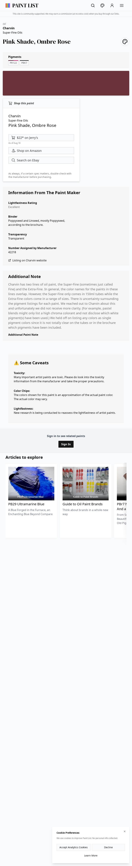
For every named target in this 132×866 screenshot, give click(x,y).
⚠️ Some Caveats (31, 362)
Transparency (17, 234)
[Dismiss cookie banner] (124, 831)
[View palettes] (102, 5)
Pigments (14, 57)
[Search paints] (93, 5)
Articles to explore (24, 457)
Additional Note (24, 276)
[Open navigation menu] (121, 5)
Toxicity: (19, 373)
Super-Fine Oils (12, 32)
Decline (108, 847)
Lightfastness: (23, 408)
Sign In (66, 444)
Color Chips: (22, 391)
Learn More (90, 855)
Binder (12, 216)
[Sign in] (112, 5)
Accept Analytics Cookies (73, 847)
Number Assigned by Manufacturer (32, 248)
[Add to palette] (125, 41)
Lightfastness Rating (22, 203)
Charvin (9, 28)
